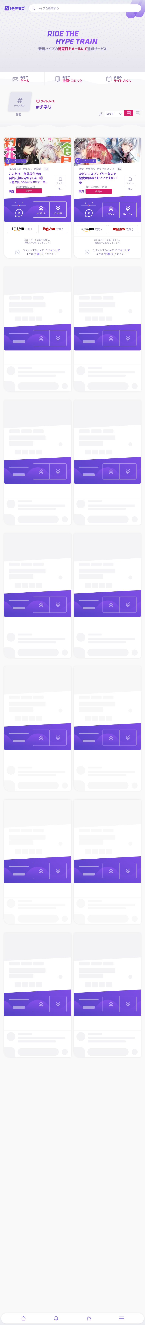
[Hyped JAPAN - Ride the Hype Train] (14, 8)
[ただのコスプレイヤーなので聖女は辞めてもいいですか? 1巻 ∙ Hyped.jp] (107, 152)
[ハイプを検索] (33, 8)
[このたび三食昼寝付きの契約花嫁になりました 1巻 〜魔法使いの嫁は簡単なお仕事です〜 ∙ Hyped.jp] (37, 152)
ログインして (52, 250)
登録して (39, 253)
